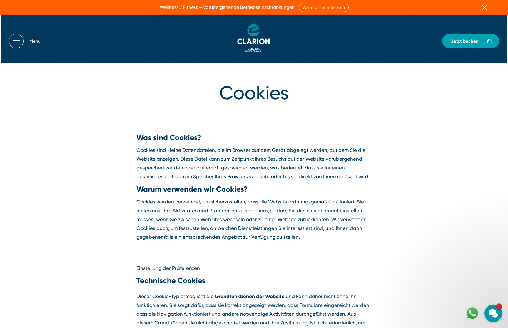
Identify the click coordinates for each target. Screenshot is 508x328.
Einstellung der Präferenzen (168, 268)
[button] (458, 257)
